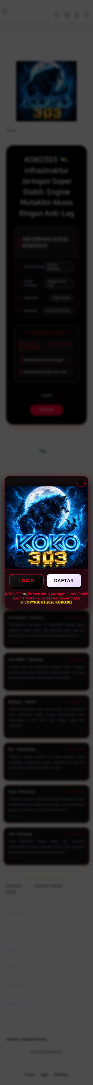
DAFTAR (64, 580)
